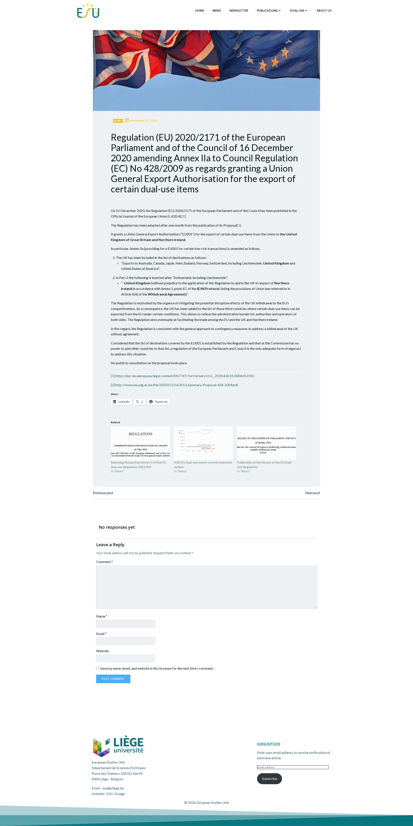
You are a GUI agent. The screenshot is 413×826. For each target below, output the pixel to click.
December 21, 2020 (143, 120)
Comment (104, 562)
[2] (239, 225)
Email (101, 634)
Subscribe (269, 778)
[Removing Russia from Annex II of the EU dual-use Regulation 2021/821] (140, 443)
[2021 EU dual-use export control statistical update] (203, 443)
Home (199, 10)
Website (102, 651)
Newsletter (239, 10)
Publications (267, 10)
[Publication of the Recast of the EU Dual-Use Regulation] (266, 443)
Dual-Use (297, 10)
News (217, 10)
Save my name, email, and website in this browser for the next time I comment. (157, 668)
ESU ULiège (116, 794)
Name (101, 616)
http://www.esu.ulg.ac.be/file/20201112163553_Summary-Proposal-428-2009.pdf (177, 385)
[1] (184, 216)
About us (324, 10)
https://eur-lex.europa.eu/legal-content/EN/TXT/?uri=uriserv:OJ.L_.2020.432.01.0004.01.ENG (185, 376)
